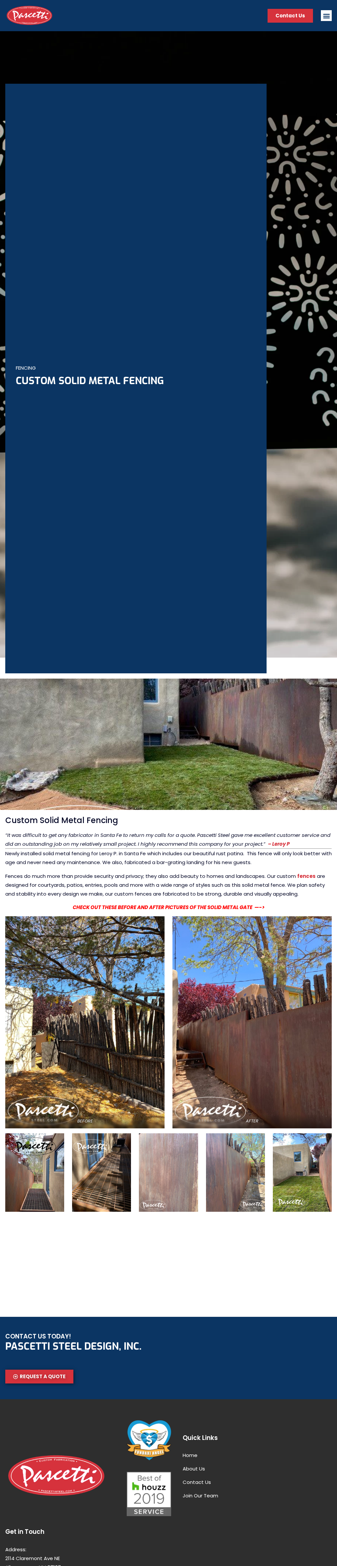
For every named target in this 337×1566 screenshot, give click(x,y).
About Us (194, 1468)
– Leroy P (279, 843)
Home (190, 1455)
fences (306, 876)
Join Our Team (200, 1495)
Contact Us (197, 1482)
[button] (326, 15)
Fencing (26, 367)
